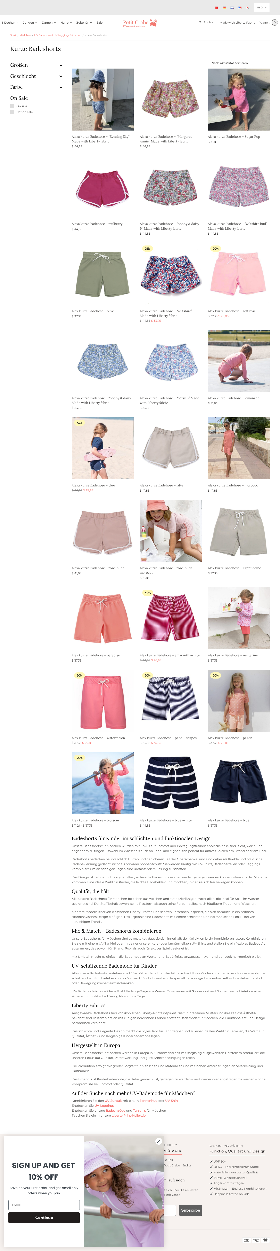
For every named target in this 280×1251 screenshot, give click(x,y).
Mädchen (8, 22)
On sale (21, 106)
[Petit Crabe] (140, 22)
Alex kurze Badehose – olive (93, 311)
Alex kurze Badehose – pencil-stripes (168, 738)
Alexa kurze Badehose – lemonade (234, 398)
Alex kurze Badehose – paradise (96, 655)
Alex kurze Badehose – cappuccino (234, 568)
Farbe (16, 87)
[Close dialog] (158, 1141)
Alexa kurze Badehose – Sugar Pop (234, 136)
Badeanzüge (115, 1110)
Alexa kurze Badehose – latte (161, 485)
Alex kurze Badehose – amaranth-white (170, 655)
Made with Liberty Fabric (237, 22)
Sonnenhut (148, 1101)
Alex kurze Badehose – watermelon (98, 738)
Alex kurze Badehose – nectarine (233, 655)
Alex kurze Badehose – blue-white (166, 820)
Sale (99, 22)
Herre (64, 22)
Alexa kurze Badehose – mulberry (97, 224)
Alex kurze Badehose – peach (230, 738)
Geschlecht (23, 76)
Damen (47, 22)
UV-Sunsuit (113, 1101)
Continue (44, 1217)
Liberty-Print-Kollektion (130, 1115)
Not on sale (24, 112)
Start (13, 35)
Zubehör (82, 22)
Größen (19, 65)
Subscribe (190, 1210)
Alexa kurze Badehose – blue (93, 485)
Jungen (28, 22)
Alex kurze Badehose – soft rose (232, 311)
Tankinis (139, 1110)
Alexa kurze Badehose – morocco (233, 485)
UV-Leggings (104, 1106)
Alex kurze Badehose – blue (228, 820)
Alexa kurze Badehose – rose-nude (98, 568)
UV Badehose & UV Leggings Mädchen (57, 35)
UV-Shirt (171, 1101)
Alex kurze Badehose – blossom (95, 820)
